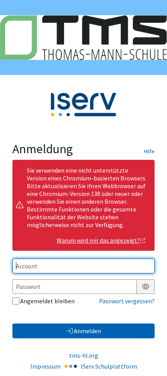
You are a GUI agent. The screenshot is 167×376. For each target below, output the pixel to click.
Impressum (45, 366)
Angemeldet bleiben (47, 301)
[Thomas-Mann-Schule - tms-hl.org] (83, 37)
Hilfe (149, 151)
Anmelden (87, 331)
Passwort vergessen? (127, 301)
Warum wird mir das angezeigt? (98, 240)
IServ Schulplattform (109, 366)
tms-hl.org (83, 355)
